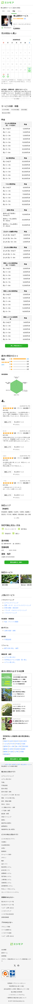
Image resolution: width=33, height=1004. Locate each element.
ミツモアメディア (6, 911)
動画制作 (3, 851)
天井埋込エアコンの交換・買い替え (15, 660)
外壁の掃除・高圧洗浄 (11, 608)
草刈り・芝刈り (5, 804)
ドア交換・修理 (5, 810)
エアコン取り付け (9, 657)
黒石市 (16, 741)
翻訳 (2, 860)
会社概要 (3, 949)
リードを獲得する (6, 929)
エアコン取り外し (9, 662)
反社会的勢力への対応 (10, 989)
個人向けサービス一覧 (7, 901)
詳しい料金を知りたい (16, 345)
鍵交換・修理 (5, 813)
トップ (3, 764)
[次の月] (30, 39)
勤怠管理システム (6, 867)
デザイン (3, 857)
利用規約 (10, 983)
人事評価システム (6, 879)
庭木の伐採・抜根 (6, 791)
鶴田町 (6, 751)
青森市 (6, 741)
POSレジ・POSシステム (8, 889)
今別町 (23, 744)
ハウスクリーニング (10, 613)
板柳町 (23, 749)
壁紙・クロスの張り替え (8, 798)
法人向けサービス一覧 (7, 904)
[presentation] (3, 11)
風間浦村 (6, 754)
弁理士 (3, 848)
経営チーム (4, 953)
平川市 (12, 744)
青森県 (14, 764)
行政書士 (3, 842)
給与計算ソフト (5, 870)
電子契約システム (6, 876)
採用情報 (3, 956)
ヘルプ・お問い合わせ (7, 908)
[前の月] (2, 39)
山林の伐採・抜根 (9, 630)
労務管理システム (6, 882)
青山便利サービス (25, 764)
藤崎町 (6, 749)
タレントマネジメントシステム (10, 892)
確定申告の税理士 (6, 823)
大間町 (22, 751)
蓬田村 (6, 746)
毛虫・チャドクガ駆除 (11, 622)
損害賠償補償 (5, 917)
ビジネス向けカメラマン (8, 838)
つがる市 (6, 744)
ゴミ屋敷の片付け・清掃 (8, 807)
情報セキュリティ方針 (23, 989)
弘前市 (11, 741)
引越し (3, 782)
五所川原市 (23, 741)
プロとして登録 (5, 926)
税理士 (3, 820)
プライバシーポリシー (19, 983)
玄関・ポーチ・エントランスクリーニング (17, 605)
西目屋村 (25, 746)
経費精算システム (6, 873)
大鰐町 (11, 749)
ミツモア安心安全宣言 (7, 914)
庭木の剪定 (9, 764)
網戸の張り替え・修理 (11, 648)
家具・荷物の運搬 (6, 801)
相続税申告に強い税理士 (8, 829)
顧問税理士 (4, 826)
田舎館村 (17, 749)
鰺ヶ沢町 (18, 746)
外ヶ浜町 (12, 746)
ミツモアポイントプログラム (17, 994)
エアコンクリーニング (11, 603)
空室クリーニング (6, 816)
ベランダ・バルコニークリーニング (15, 610)
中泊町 (11, 751)
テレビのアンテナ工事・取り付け (10, 795)
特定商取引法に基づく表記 (16, 986)
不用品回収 (7, 639)
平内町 (18, 744)
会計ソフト (4, 864)
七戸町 (16, 751)
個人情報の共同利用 (16, 992)
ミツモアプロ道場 (6, 933)
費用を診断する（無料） (16, 562)
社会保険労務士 (5, 845)
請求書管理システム (6, 886)
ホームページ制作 (6, 854)
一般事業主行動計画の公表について (16, 997)
